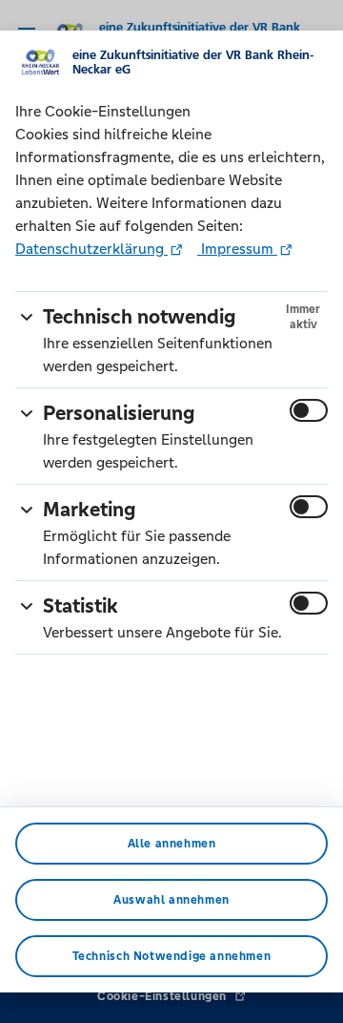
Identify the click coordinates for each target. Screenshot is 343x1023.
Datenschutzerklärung (91, 249)
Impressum (237, 249)
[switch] (309, 410)
